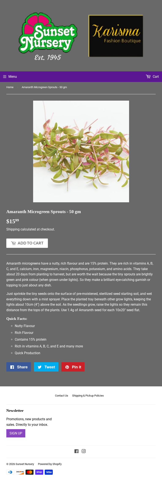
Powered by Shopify (50, 464)
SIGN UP (15, 433)
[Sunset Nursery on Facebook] (76, 452)
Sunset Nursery (25, 464)
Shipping (13, 229)
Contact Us (61, 395)
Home (10, 87)
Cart (155, 77)
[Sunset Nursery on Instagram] (84, 452)
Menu (12, 77)
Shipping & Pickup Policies (88, 395)
